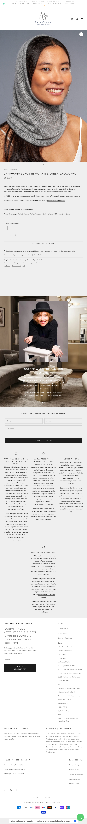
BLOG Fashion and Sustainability (69, 677)
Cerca (60, 643)
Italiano (47, 797)
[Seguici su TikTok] (16, 790)
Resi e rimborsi (16, 266)
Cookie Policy (62, 633)
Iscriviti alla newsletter (20, 668)
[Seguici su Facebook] (5, 790)
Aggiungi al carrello (43, 244)
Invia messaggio (43, 441)
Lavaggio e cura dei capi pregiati (69, 688)
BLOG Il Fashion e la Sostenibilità (70, 669)
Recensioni (61, 658)
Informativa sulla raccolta (22, 821)
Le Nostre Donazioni (65, 650)
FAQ (24, 266)
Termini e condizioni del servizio (69, 696)
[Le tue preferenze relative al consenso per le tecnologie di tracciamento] (4, 4)
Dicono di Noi (62, 654)
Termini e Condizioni (65, 638)
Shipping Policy (74, 779)
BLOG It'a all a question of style (69, 673)
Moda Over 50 (63, 703)
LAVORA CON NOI (65, 647)
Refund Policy (74, 783)
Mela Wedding (11, 170)
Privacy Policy (63, 628)
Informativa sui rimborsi (66, 692)
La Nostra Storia (64, 662)
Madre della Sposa (64, 700)
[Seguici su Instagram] (11, 790)
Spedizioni (7, 266)
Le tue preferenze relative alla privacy (53, 821)
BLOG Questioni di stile (66, 666)
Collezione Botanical (65, 711)
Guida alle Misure (64, 681)
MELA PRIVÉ (62, 707)
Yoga (59, 715)
